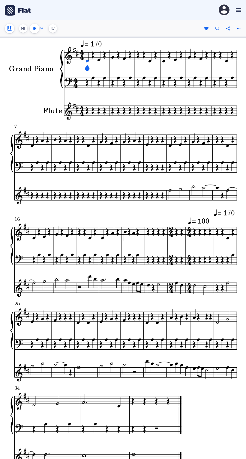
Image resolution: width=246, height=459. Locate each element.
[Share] (228, 28)
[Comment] (217, 28)
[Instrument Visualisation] (53, 28)
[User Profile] (224, 10)
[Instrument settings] (9, 28)
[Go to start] (23, 28)
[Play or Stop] (34, 28)
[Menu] (237, 10)
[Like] (206, 28)
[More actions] (238, 28)
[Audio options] (41, 28)
